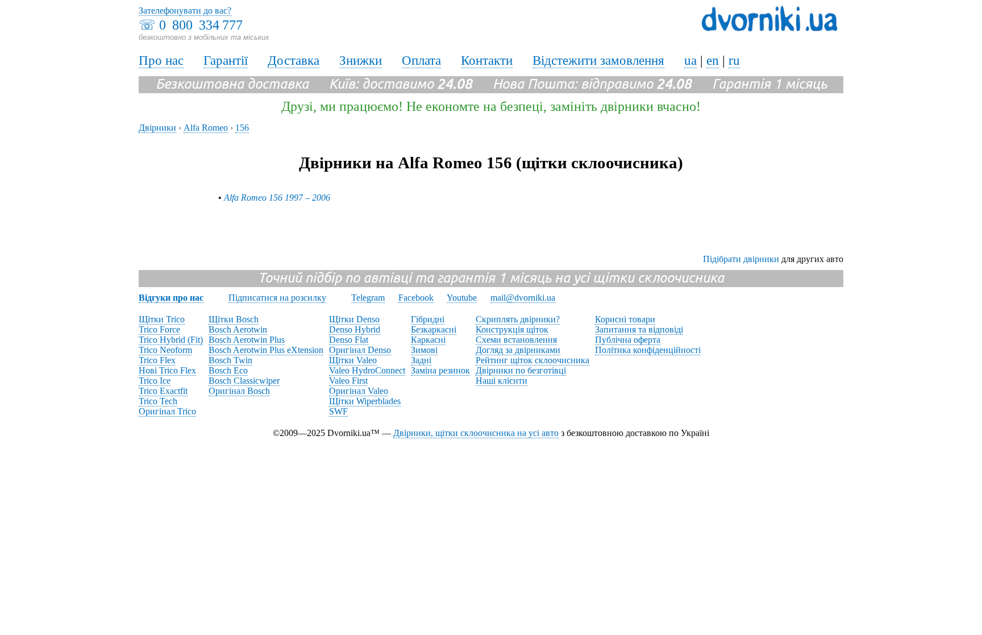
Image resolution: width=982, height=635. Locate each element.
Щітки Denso (354, 319)
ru (734, 60)
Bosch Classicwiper (244, 380)
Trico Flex (157, 360)
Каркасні (428, 340)
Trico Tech (158, 401)
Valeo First (348, 380)
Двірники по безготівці (521, 370)
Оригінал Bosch (239, 391)
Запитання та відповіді (639, 329)
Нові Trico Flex (167, 370)
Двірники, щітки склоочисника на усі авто (476, 433)
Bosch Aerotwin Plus (247, 340)
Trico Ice (154, 380)
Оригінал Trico (167, 411)
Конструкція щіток (512, 329)
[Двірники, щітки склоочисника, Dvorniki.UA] (769, 29)
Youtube (462, 297)
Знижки (360, 60)
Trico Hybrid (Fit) (171, 340)
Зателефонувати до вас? (185, 10)
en (712, 60)
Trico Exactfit (163, 391)
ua (690, 60)
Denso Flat (348, 340)
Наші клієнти (501, 380)
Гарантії (225, 60)
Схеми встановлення (516, 340)
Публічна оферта (627, 340)
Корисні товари (625, 319)
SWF (338, 411)
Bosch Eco (228, 370)
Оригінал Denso (360, 350)
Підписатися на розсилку (277, 297)
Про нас (161, 60)
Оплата (421, 60)
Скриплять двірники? (518, 319)
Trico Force (159, 329)
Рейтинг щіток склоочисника (532, 360)
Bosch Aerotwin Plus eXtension (266, 350)
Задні (421, 360)
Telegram (368, 297)
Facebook (416, 297)
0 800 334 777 (201, 25)
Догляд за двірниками (518, 350)
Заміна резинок (440, 370)
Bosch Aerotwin (238, 329)
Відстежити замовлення (598, 60)
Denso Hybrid (354, 329)
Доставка (293, 60)
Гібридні (427, 319)
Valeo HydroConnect (367, 370)
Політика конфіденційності (648, 350)
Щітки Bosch (234, 319)
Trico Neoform (165, 350)
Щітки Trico (162, 319)
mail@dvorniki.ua (522, 297)
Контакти (487, 60)
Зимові (424, 350)
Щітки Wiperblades (365, 401)
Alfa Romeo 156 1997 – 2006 (277, 197)
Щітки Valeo (353, 360)
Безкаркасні (433, 329)
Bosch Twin (230, 360)
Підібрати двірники (741, 259)
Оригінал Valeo (358, 391)
